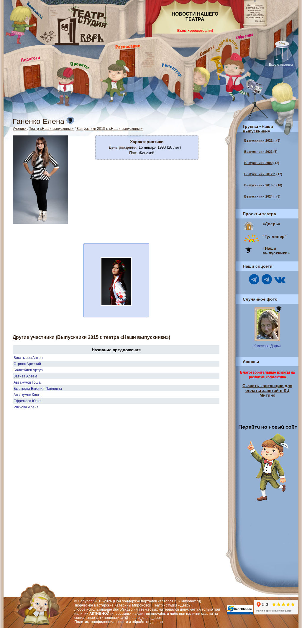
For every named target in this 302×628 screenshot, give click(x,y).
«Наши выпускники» (276, 250)
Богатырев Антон (28, 358)
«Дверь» (271, 223)
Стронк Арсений (27, 364)
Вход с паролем (281, 64)
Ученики (20, 129)
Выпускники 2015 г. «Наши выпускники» (109, 129)
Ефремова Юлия (28, 401)
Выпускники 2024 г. (259, 196)
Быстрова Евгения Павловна (38, 389)
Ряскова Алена (26, 407)
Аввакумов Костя (28, 395)
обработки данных (147, 622)
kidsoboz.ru (190, 601)
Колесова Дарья (267, 346)
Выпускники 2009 (258, 163)
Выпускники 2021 (258, 151)
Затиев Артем (25, 376)
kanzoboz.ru (168, 601)
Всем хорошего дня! (195, 31)
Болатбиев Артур (28, 370)
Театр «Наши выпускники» (51, 129)
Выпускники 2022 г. (259, 140)
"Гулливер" (274, 236)
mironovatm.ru (157, 614)
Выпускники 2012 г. (259, 174)
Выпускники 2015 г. (259, 185)
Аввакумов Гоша (27, 382)
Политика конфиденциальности (101, 622)
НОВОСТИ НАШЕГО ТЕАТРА (195, 16)
